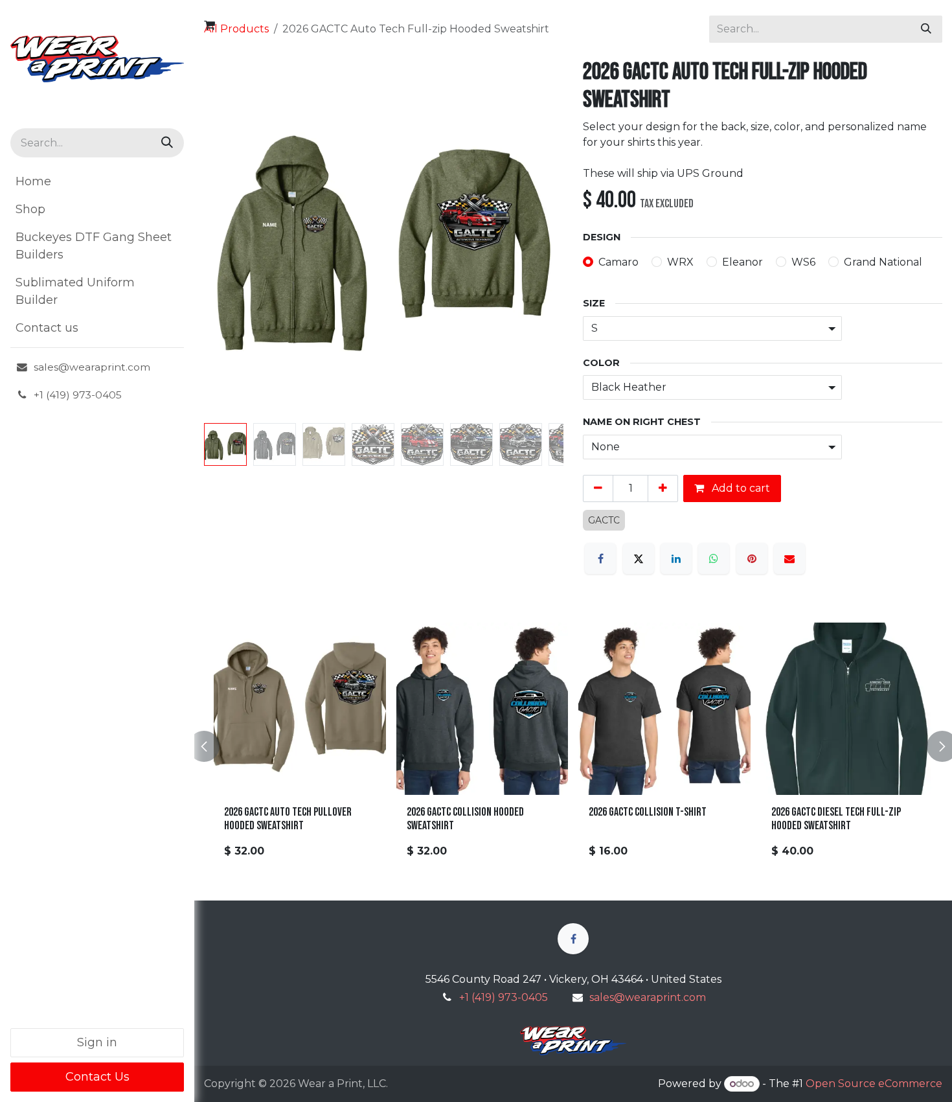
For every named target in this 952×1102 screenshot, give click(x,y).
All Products (236, 29)
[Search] (167, 142)
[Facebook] (600, 558)
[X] (638, 558)
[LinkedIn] (676, 558)
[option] (573, 746)
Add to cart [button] (739, 488)
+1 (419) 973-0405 (503, 997)
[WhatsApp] (713, 558)
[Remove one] (598, 488)
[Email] (789, 558)
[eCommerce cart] (209, 25)
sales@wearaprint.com (647, 997)
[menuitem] (97, 182)
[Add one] (663, 488)
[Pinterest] (751, 558)
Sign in (97, 1042)
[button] (222, 238)
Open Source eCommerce (874, 1083)
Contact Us (97, 1077)
